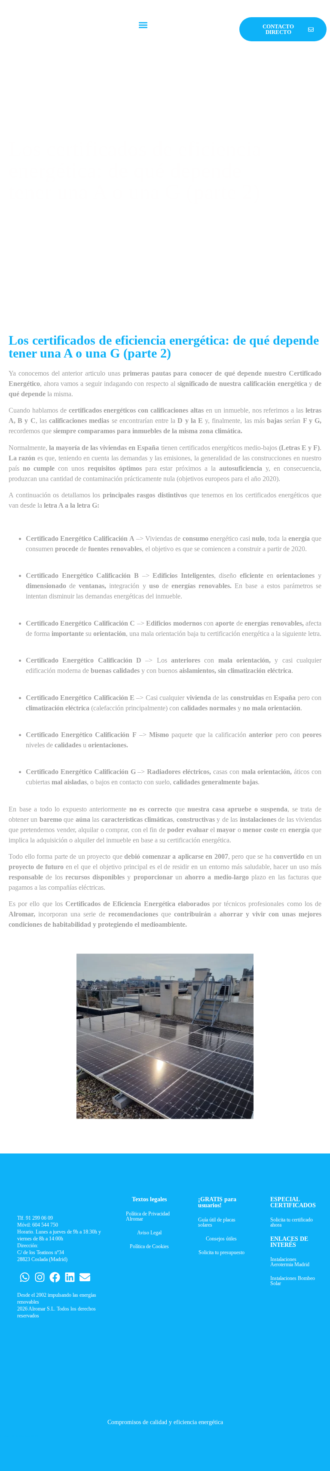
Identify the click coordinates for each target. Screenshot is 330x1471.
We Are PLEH (29, 1436)
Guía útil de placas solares (216, 1222)
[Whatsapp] (24, 1277)
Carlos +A (7, 1436)
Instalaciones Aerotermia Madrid (289, 1261)
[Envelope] (84, 1277)
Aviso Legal (149, 1233)
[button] (143, 25)
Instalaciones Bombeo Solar (292, 1280)
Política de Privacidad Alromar (148, 1216)
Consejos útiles (221, 1239)
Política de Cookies (149, 1246)
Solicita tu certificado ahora (291, 1222)
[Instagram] (39, 1277)
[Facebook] (54, 1277)
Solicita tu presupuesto (221, 1252)
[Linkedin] (69, 1277)
